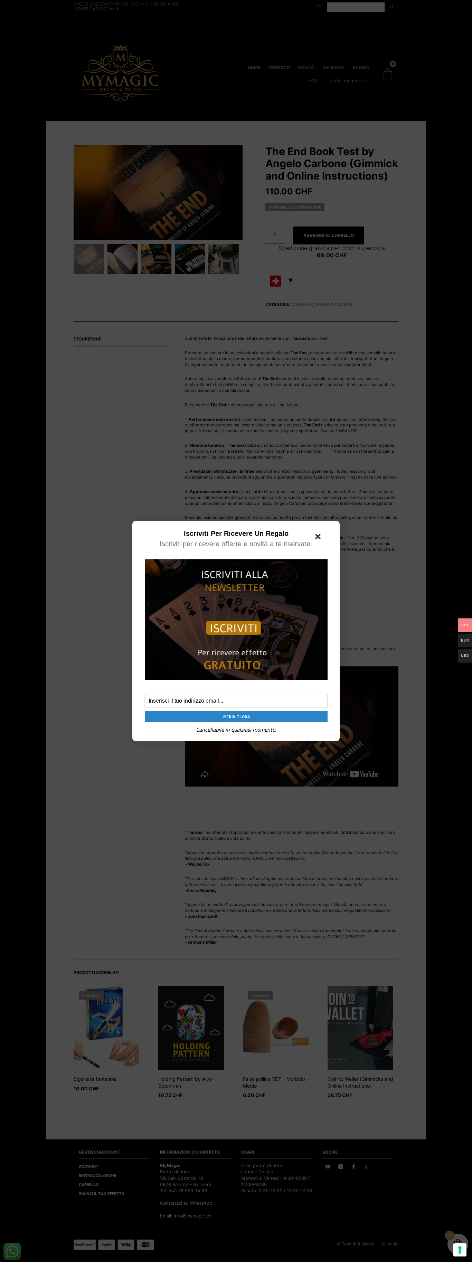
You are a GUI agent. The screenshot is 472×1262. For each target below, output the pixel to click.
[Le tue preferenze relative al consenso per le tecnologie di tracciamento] (459, 1249)
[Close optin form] (319, 538)
